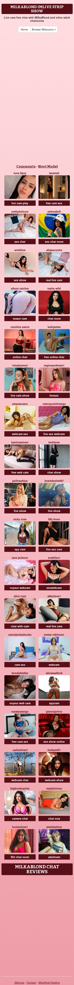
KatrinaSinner (19, 442)
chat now (54, 818)
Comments (25, 166)
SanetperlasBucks (19, 634)
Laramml (54, 173)
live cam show (20, 395)
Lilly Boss (54, 519)
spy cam (20, 549)
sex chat (19, 241)
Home (24, 29)
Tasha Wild (54, 288)
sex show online (54, 741)
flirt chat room (20, 857)
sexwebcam (54, 588)
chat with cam (20, 626)
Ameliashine (54, 827)
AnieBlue (20, 250)
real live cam (54, 280)
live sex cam (54, 549)
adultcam (54, 857)
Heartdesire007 (54, 481)
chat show (54, 472)
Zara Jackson (20, 557)
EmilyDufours (19, 211)
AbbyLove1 (54, 596)
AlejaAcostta (54, 250)
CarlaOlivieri (20, 750)
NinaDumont (20, 365)
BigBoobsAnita (19, 788)
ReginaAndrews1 (54, 365)
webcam (54, 665)
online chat (20, 357)
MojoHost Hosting (49, 982)
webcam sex (20, 434)
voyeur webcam (20, 588)
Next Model (48, 166)
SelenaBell (54, 211)
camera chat (20, 818)
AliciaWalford (54, 673)
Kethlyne (54, 442)
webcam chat (19, 780)
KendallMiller (20, 673)
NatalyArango (19, 711)
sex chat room (54, 241)
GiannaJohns (54, 711)
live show (20, 511)
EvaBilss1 (54, 557)
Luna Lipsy (20, 173)
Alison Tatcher (20, 288)
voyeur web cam (20, 703)
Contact (31, 982)
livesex (54, 395)
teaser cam (20, 318)
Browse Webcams (43, 29)
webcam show (54, 780)
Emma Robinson (54, 634)
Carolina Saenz (20, 327)
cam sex (20, 665)
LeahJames (54, 327)
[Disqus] (37, 924)
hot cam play (20, 203)
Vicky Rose (20, 519)
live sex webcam (54, 434)
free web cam (19, 472)
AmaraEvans (20, 404)
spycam (54, 703)
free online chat (54, 357)
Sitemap (19, 982)
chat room (54, 318)
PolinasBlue (20, 481)
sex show (20, 280)
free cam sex (54, 203)
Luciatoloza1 (20, 827)
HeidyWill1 (54, 750)
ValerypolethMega (54, 404)
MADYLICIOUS (54, 788)
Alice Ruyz (20, 596)
